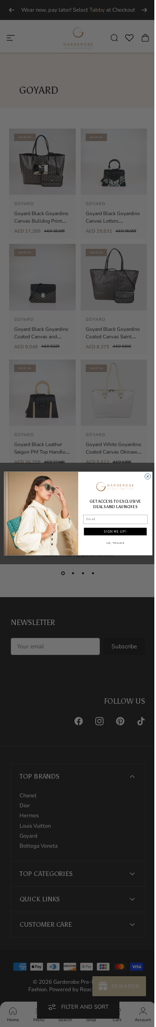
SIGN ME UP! (112, 531)
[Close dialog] (144, 476)
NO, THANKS (112, 542)
